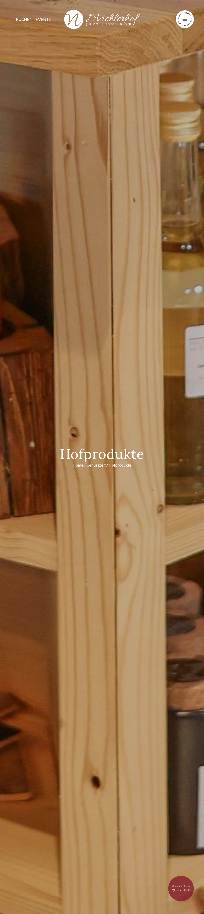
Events (43, 19)
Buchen (24, 19)
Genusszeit (96, 465)
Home (78, 465)
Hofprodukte (120, 465)
